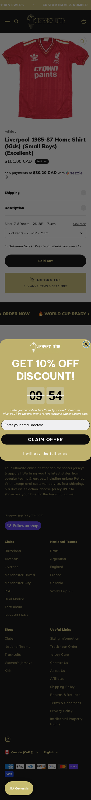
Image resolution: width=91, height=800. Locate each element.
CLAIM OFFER (45, 439)
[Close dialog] (86, 344)
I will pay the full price (45, 454)
